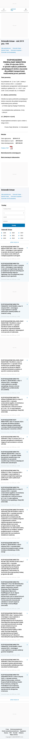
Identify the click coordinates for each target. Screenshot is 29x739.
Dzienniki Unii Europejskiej (8, 52)
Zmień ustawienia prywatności (10, 731)
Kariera (6, 733)
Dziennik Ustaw (17, 48)
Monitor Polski (5, 50)
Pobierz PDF (5, 148)
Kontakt (15, 733)
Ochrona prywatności (16, 729)
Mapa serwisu (14, 734)
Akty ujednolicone (6, 48)
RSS (10, 733)
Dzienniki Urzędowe (16, 50)
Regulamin (23, 731)
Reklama (21, 733)
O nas (7, 729)
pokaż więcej (14, 699)
